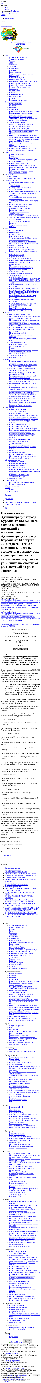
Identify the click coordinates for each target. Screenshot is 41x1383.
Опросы (12, 98)
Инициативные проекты (18, 100)
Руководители (14, 184)
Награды (12, 92)
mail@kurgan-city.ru (12, 1353)
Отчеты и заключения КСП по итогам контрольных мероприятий (23, 239)
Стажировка (13, 109)
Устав (11, 63)
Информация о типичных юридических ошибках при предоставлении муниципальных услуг (23, 351)
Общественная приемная (18, 225)
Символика (13, 64)
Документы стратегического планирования (19, 263)
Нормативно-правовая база (19, 475)
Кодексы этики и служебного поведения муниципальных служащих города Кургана (23, 131)
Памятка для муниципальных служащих (23, 148)
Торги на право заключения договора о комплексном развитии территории (23, 395)
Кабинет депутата (15, 161)
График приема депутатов (18, 163)
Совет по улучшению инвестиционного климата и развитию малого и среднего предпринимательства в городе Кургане (23, 417)
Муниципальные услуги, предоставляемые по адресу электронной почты (24, 317)
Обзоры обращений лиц (17, 467)
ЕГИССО (12, 227)
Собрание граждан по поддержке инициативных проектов (21, 172)
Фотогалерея (13, 89)
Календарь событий (16, 96)
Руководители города (17, 79)
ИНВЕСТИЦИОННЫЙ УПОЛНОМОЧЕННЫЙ (18, 410)
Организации (14, 70)
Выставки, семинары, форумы (20, 445)
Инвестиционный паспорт (18, 426)
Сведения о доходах (16, 245)
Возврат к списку (7, 855)
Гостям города (14, 76)
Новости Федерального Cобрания (21, 150)
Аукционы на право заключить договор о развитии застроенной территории (24, 392)
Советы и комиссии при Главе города (22, 178)
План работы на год (16, 236)
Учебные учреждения (17, 122)
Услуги (7, 312)
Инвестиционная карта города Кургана (23, 428)
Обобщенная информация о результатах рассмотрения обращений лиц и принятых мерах (24, 471)
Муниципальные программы (19, 266)
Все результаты (6, 26)
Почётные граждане (16, 78)
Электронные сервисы (17, 342)
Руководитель (14, 232)
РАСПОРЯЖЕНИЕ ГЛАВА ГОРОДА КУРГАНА (22, 907)
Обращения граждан (12, 460)
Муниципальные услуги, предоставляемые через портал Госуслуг (24, 321)
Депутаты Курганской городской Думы (23, 160)
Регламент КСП (15, 234)
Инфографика (14, 68)
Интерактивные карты (17, 484)
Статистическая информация (19, 221)
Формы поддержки (16, 443)
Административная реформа (19, 208)
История (12, 61)
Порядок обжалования (17, 256)
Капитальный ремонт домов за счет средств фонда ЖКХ (22, 373)
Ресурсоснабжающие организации (21, 454)
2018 (6, 508)
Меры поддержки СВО (17, 333)
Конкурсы (13, 107)
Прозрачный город (16, 94)
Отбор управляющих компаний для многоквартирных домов (22, 369)
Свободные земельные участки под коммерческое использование (22, 399)
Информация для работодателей (20, 117)
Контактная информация (18, 120)
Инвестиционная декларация (19, 424)
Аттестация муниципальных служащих (23, 119)
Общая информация (16, 59)
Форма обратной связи (17, 452)
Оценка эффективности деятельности (22, 197)
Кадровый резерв (15, 104)
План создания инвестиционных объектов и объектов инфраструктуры (24, 431)
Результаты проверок (16, 210)
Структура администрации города (21, 182)
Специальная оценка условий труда (22, 249)
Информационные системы (19, 212)
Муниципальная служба (13, 102)
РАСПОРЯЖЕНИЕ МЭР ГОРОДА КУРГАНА (21, 909)
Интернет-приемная (16, 169)
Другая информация (16, 346)
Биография (13, 176)
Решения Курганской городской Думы (23, 167)
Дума (7, 152)
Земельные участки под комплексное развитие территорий (22, 403)
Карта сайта (13, 491)
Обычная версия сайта (9, 13)
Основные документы (17, 271)
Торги (7, 359)
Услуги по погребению (17, 355)
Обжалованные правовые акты (20, 258)
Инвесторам (9, 407)
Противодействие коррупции (19, 87)
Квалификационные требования (20, 113)
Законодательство (15, 115)
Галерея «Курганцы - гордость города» (23, 81)
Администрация (11, 180)
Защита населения (15, 199)
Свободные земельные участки (20, 406)
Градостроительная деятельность (21, 74)
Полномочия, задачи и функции (20, 204)
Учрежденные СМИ (16, 214)
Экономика (13, 66)
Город (7, 55)
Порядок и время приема (18, 463)
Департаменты (14, 186)
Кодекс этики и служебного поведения (23, 251)
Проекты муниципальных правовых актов (24, 191)
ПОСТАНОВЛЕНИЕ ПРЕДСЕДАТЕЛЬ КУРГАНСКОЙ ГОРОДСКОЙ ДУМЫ (23, 289)
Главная (8, 495)
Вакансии (12, 105)
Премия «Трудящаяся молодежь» (21, 85)
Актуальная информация (18, 57)
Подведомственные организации (21, 188)
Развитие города (15, 72)
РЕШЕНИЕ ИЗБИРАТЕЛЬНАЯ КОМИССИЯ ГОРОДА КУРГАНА (21, 310)
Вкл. (12, 11)
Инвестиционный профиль (19, 458)
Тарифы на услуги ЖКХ (18, 275)
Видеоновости (14, 91)
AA (2, 7)
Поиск (7, 488)
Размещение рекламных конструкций (22, 376)
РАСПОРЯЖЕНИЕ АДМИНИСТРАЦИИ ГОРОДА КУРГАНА (24, 293)
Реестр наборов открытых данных (21, 482)
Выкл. (16, 11)
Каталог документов (16, 255)
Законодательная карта (17, 476)
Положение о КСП (16, 230)
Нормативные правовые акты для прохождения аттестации (21, 269)
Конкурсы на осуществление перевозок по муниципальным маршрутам (24, 380)
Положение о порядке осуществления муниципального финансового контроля (23, 242)
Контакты (12, 223)
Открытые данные (11, 480)
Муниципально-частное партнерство (22, 456)
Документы (9, 253)
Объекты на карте (15, 189)
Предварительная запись (18, 344)
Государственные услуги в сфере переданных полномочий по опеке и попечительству (22, 329)
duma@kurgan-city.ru (13, 1361)
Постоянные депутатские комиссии (22, 165)
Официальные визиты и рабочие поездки (24, 215)
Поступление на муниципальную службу (24, 111)
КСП (7, 229)
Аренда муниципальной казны (20, 366)
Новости (12, 156)
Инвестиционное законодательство (22, 434)
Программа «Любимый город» (20, 83)
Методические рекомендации (19, 146)
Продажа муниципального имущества (23, 365)
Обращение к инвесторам (18, 413)
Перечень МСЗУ (15, 357)
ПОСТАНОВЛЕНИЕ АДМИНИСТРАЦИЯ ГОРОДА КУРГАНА (24, 278)
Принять (36, 1375)
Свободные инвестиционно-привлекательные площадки (19, 440)
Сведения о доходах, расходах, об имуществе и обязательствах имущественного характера (21, 126)
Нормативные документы (18, 247)
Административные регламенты (20, 273)
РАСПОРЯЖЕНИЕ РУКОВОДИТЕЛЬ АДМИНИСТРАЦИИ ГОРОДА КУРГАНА (23, 305)
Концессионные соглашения (19, 378)
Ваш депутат (13, 158)
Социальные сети (15, 478)
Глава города (9, 174)
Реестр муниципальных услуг (20, 314)
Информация (9, 18)
